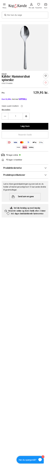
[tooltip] (45, 82)
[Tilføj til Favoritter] (45, 75)
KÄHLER (4, 74)
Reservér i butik (25, 135)
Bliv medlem (6, 110)
